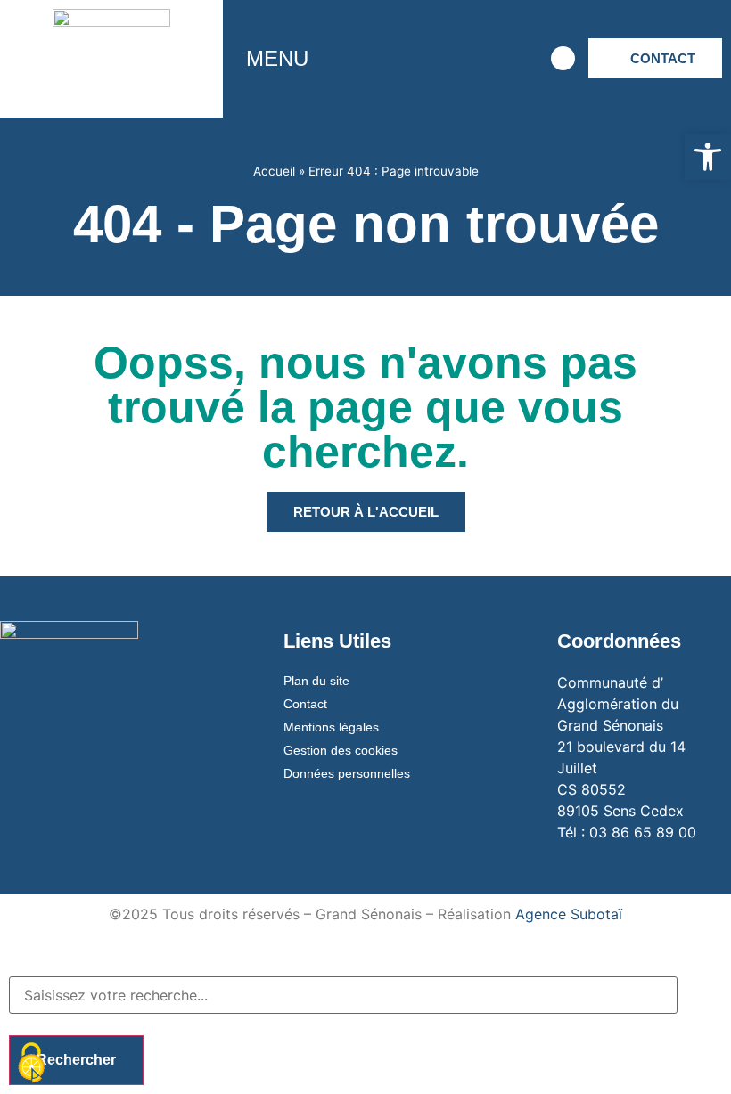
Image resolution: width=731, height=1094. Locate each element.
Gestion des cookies (340, 750)
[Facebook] (363, 59)
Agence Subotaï (568, 914)
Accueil (274, 171)
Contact (305, 704)
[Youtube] (461, 59)
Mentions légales (331, 727)
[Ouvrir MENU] (321, 59)
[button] (708, 157)
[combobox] (343, 995)
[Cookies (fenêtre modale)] (31, 1063)
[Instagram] (412, 59)
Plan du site (316, 681)
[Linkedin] (511, 59)
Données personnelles (346, 773)
